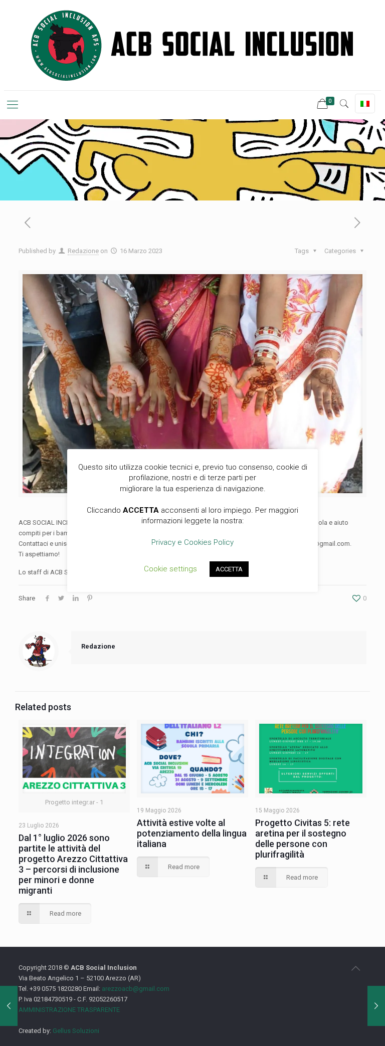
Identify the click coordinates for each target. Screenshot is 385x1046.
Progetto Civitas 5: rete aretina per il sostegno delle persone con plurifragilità (302, 838)
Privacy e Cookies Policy (192, 542)
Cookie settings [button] (170, 568)
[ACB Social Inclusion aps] (192, 45)
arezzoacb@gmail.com (134, 988)
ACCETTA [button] (229, 569)
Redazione (83, 251)
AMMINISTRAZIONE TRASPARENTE (69, 1009)
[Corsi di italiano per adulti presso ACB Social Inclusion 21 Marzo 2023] (376, 1006)
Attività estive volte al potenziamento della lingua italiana (192, 833)
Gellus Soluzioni (76, 1030)
